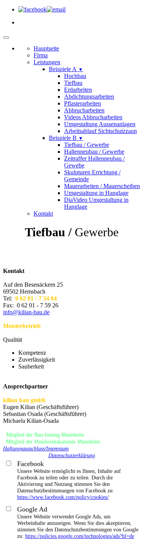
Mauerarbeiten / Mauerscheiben (102, 186)
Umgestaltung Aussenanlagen (99, 124)
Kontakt (43, 213)
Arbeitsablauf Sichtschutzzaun (100, 131)
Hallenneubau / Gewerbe (94, 151)
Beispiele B (66, 138)
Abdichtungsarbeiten (89, 96)
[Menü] (6, 37)
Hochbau (75, 76)
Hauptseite (46, 48)
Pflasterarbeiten (82, 103)
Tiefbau (73, 83)
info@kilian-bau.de (26, 312)
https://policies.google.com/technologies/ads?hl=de (79, 536)
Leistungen (47, 62)
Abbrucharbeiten (84, 110)
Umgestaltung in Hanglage (96, 193)
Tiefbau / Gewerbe (86, 144)
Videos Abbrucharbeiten (93, 117)
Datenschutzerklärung (71, 455)
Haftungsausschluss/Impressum (36, 448)
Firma (41, 55)
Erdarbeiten (78, 89)
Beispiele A (66, 69)
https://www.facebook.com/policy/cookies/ (63, 497)
